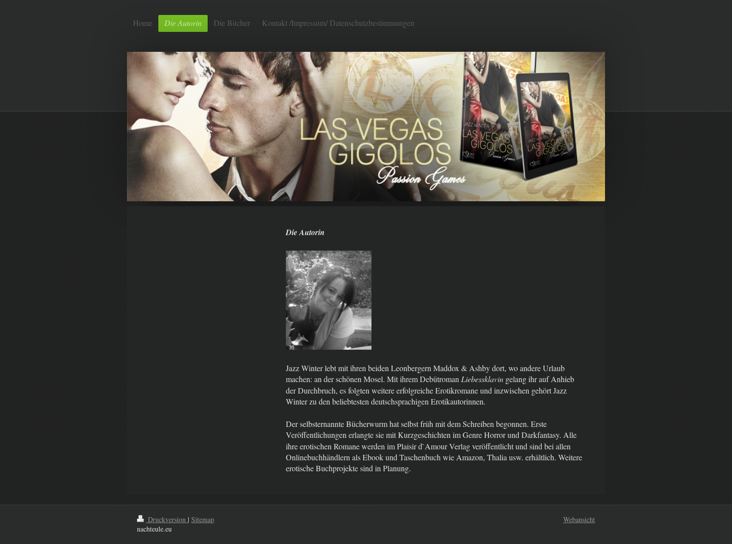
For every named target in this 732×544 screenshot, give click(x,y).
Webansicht (579, 519)
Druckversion (167, 519)
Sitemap (202, 519)
